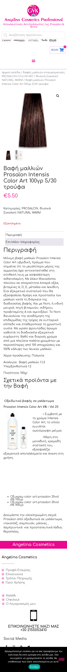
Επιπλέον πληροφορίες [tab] (22, 242)
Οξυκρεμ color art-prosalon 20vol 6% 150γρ (34, 498)
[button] (33, 60)
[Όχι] (61, 659)
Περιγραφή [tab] (13, 235)
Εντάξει (34, 666)
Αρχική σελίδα (11, 72)
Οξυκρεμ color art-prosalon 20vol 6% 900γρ (34, 503)
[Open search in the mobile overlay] (33, 35)
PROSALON (30, 208)
